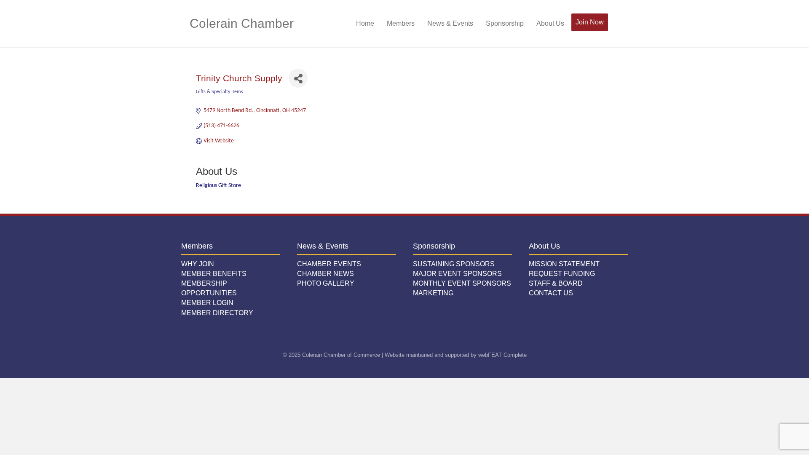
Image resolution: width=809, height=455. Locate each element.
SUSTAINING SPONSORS (454, 264)
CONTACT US (551, 293)
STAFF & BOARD (556, 283)
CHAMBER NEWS (325, 273)
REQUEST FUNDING (562, 273)
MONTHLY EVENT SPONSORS (462, 283)
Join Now (590, 22)
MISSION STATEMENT (564, 264)
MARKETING (433, 293)
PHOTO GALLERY (325, 283)
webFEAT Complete (502, 355)
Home (365, 23)
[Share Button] (298, 78)
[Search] (614, 23)
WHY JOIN (197, 264)
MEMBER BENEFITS (213, 273)
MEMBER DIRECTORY (217, 312)
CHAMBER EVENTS (329, 264)
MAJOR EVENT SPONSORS (457, 273)
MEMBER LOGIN (207, 302)
